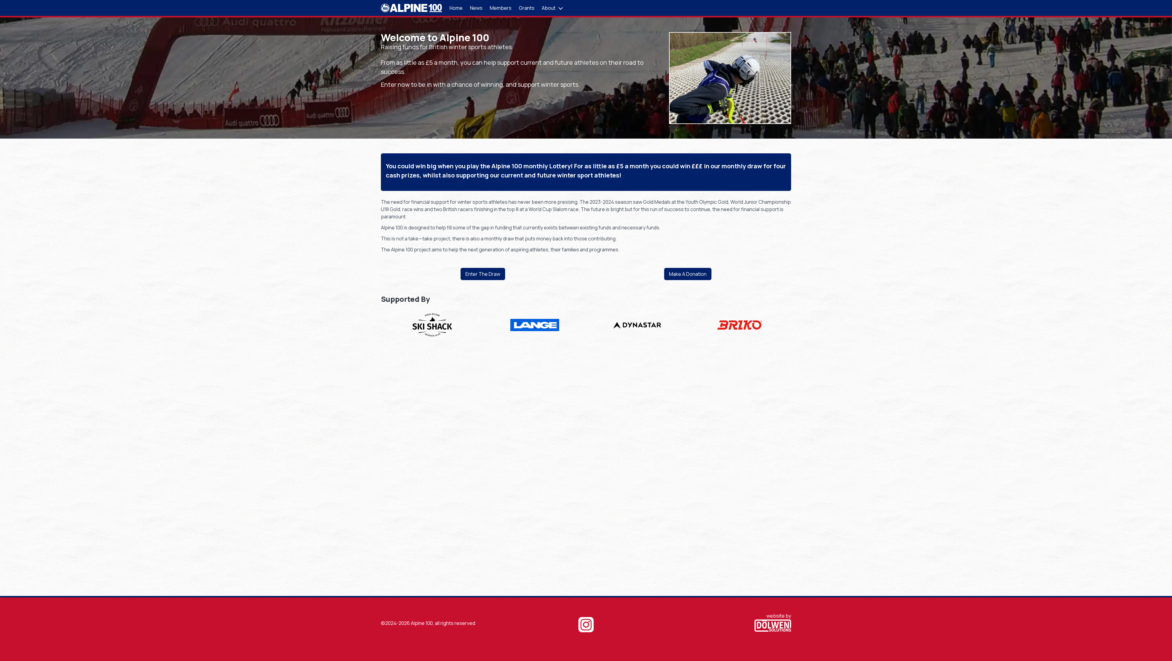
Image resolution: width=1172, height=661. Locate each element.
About (548, 8)
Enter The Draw (482, 274)
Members (501, 8)
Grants (526, 8)
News (476, 8)
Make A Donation (688, 274)
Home (456, 8)
